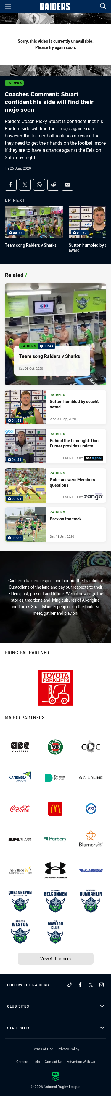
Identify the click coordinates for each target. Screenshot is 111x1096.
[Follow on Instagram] (101, 984)
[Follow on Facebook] (80, 984)
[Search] (103, 6)
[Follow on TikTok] (69, 984)
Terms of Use (42, 1048)
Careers (22, 1061)
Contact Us (53, 1061)
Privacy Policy (68, 1048)
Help (36, 1061)
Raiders (14, 83)
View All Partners (55, 958)
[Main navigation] (8, 6)
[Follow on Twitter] (91, 984)
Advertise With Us (81, 1061)
